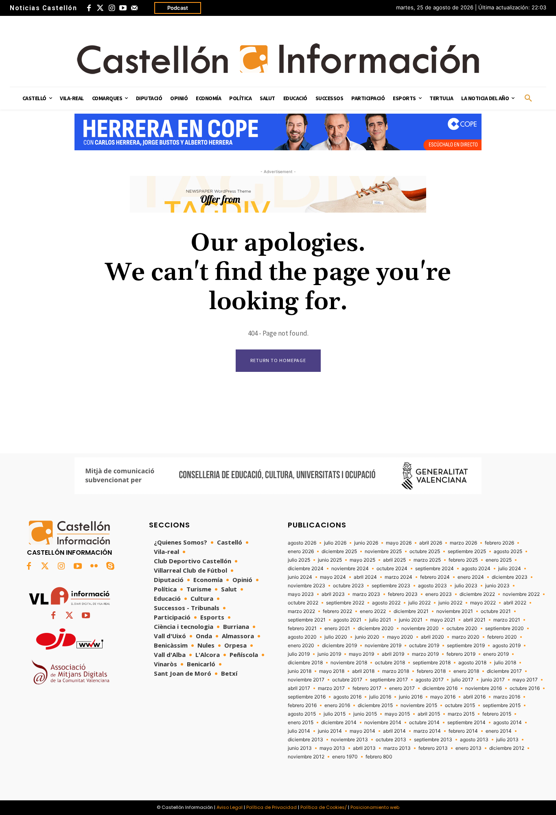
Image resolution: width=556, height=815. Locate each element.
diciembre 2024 (306, 568)
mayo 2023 (301, 594)
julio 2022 (419, 602)
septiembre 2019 (466, 645)
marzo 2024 (398, 577)
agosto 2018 (472, 662)
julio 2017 (462, 679)
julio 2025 (299, 560)
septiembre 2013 (433, 739)
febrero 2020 (502, 637)
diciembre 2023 (510, 577)
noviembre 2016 (483, 688)
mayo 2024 (333, 577)
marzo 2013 (397, 748)
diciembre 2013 (305, 739)
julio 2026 (335, 542)
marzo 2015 (461, 714)
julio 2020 (335, 637)
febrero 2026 (499, 542)
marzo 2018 (395, 671)
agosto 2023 (432, 585)
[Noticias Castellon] (278, 59)
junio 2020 (367, 637)
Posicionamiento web (374, 807)
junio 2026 (366, 542)
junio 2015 (365, 714)
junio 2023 (497, 585)
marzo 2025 (427, 560)
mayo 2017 (525, 679)
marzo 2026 (463, 542)
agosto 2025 (508, 551)
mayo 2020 (400, 637)
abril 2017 (299, 688)
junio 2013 (300, 748)
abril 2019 (393, 654)
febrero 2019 (461, 654)
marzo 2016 (506, 696)
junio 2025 (330, 560)
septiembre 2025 (467, 551)
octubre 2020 (462, 628)
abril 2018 (363, 671)
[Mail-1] (134, 8)
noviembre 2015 (419, 705)
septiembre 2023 (391, 585)
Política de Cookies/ (323, 807)
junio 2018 (299, 671)
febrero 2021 (302, 628)
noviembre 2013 (349, 739)
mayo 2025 (362, 560)
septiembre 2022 (345, 602)
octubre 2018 (390, 662)
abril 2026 (430, 542)
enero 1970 (345, 756)
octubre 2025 (424, 551)
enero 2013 (468, 748)
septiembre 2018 (432, 662)
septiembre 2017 (389, 679)
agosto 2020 (302, 637)
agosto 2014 (507, 722)
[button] (528, 98)
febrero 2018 (431, 671)
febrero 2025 (463, 560)
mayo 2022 (483, 602)
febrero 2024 (435, 577)
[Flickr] (94, 566)
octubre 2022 (303, 602)
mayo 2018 (331, 671)
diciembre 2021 (411, 611)
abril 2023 (333, 594)
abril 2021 (474, 619)
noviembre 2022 (521, 594)
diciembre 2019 (339, 645)
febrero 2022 (337, 611)
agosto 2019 (507, 645)
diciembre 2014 (339, 722)
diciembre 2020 (376, 628)
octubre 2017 (347, 679)
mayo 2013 (332, 748)
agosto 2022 (386, 602)
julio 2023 (466, 585)
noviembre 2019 (383, 645)
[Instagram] (111, 8)
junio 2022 (450, 602)
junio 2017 (493, 679)
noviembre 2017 (306, 679)
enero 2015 (300, 722)
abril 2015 (429, 714)
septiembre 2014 (466, 722)
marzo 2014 (427, 731)
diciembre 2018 (305, 662)
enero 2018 (466, 671)
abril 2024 (365, 577)
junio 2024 (300, 577)
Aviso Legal (230, 807)
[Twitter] (100, 8)
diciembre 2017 (504, 671)
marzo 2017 (331, 688)
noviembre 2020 (420, 628)
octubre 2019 (424, 645)
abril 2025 (394, 560)
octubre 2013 (391, 739)
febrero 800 (379, 756)
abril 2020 (432, 637)
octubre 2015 (460, 705)
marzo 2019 (425, 654)
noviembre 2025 (383, 551)
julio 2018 (505, 662)
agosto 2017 (430, 679)
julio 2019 (299, 654)
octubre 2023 (348, 585)
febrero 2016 (302, 705)
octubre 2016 (525, 688)
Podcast (177, 7)
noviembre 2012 (306, 756)
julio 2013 (507, 739)
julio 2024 (509, 568)
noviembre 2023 (306, 585)
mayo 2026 (399, 542)
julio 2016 (380, 696)
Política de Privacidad (271, 807)
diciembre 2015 (375, 705)
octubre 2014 (424, 722)
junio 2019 (329, 654)
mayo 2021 (442, 619)
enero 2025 (499, 560)
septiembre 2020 (504, 628)
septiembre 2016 (307, 696)
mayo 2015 (397, 714)
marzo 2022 (301, 611)
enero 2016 (337, 705)
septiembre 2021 (307, 619)
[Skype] (110, 566)
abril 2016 (474, 696)
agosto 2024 (476, 568)
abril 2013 (364, 748)
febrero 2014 (463, 731)
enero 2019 (496, 654)
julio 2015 (335, 714)
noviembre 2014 (382, 722)
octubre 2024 (392, 568)
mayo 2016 (442, 696)
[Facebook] (88, 8)
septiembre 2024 (434, 568)
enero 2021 (337, 628)
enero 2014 (499, 731)
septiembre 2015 (502, 705)
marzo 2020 (465, 637)
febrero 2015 (496, 714)
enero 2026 (301, 551)
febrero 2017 (366, 688)
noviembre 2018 (349, 662)
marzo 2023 (366, 594)
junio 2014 (330, 731)
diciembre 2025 (339, 551)
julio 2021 (380, 619)
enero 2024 (470, 577)
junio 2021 (410, 619)
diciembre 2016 (439, 688)
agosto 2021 (347, 619)
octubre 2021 (496, 611)
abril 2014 (394, 731)
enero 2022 (373, 611)
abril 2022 (514, 602)
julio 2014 (299, 731)
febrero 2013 (433, 748)
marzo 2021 (506, 619)
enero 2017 (402, 688)
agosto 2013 (474, 739)
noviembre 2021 (454, 611)
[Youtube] (123, 8)
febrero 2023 (403, 594)
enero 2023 (438, 594)
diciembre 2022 (477, 594)
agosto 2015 (302, 714)
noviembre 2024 (350, 568)
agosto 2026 (302, 542)
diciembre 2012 (506, 748)
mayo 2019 (361, 654)
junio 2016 (410, 696)
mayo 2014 (362, 731)
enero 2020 (301, 645)
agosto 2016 (347, 696)
